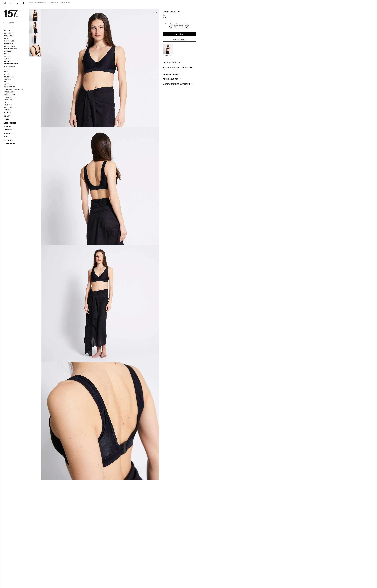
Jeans (6, 59)
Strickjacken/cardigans (14, 89)
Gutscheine (9, 143)
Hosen (7, 54)
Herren (7, 113)
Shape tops (9, 76)
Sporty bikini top (65, 2)
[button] (17, 3)
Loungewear (9, 66)
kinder (7, 116)
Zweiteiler (9, 110)
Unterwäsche (10, 107)
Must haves (9, 41)
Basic (6, 38)
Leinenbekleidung (12, 64)
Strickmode (9, 92)
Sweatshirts (9, 94)
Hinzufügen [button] (179, 34)
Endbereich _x (53, 2)
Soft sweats (9, 87)
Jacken (7, 56)
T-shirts (7, 97)
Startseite (32, 2)
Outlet (7, 69)
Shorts (7, 79)
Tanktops (8, 99)
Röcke (7, 74)
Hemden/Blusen (10, 48)
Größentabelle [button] (171, 74)
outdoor (8, 133)
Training (8, 105)
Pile (6, 71)
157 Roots (8, 140)
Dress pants (9, 46)
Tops (6, 102)
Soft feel (8, 84)
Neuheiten (8, 36)
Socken (7, 82)
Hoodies (7, 51)
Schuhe (7, 126)
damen (7, 30)
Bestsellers (9, 33)
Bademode (8, 43)
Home (6, 137)
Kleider (7, 61)
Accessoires (10, 123)
